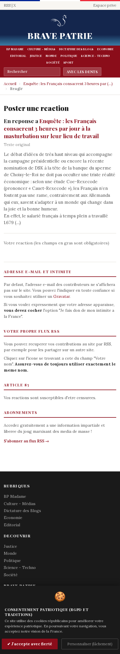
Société (53, 62)
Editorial (18, 55)
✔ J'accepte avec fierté (29, 644)
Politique (69, 55)
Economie (105, 49)
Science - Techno (95, 55)
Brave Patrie (60, 35)
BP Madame (15, 49)
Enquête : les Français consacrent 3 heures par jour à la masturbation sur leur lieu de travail (51, 128)
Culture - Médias (41, 49)
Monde (51, 55)
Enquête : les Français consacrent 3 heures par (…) (68, 83)
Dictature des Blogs (76, 49)
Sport (68, 62)
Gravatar (61, 296)
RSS (7, 5)
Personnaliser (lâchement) (89, 644)
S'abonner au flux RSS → (26, 441)
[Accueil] (59, 21)
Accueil (10, 83)
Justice (36, 55)
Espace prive (104, 5)
